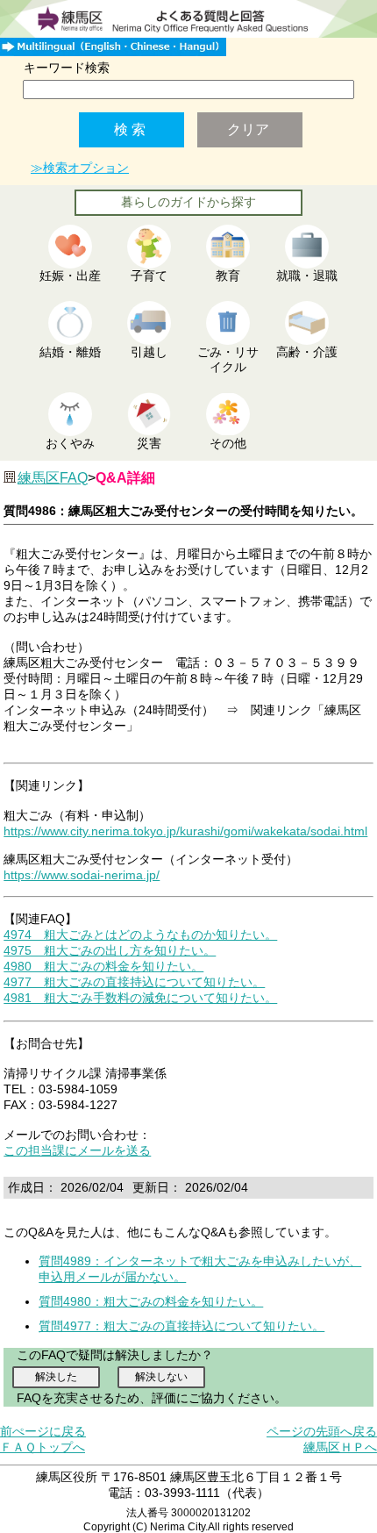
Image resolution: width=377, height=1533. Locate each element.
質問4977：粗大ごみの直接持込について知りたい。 (181, 1326)
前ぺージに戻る (43, 1431)
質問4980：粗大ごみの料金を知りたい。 (151, 1301)
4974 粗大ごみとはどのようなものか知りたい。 (140, 935)
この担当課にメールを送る (77, 1150)
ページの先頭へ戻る (322, 1431)
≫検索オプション (80, 168)
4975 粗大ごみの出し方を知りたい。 (110, 950)
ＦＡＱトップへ (42, 1447)
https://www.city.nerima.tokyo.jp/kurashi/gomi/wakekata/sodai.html (185, 831)
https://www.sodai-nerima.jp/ (82, 875)
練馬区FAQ (53, 477)
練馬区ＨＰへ (340, 1447)
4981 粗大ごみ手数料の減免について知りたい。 (140, 998)
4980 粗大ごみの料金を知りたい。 (103, 966)
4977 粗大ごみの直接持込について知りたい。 (134, 982)
